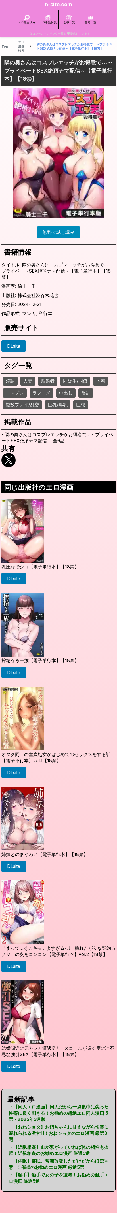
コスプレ (15, 393)
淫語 (10, 381)
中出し (66, 393)
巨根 (80, 404)
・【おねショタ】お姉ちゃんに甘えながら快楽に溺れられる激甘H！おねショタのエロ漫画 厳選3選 (59, 1133)
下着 (100, 381)
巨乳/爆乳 (58, 404)
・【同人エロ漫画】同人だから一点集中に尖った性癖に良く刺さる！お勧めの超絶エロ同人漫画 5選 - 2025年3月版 (59, 1113)
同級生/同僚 (75, 381)
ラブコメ (41, 393)
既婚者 (48, 381)
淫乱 (85, 393)
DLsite (13, 346)
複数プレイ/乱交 (22, 404)
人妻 (27, 381)
